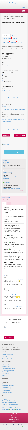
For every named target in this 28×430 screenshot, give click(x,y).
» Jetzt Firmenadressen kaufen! (11, 188)
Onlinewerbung (6, 390)
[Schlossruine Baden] (6, 106)
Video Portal (5, 375)
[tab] (4, 203)
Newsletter (5, 399)
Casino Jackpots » (19, 306)
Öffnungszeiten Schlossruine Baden (13, 65)
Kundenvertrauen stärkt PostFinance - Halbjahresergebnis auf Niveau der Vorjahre (14, 218)
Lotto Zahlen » (20, 279)
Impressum (14, 415)
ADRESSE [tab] (6, 35)
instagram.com (7, 81)
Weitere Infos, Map (19, 135)
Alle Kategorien (10, 14)
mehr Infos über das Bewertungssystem (14, 109)
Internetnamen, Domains (8, 389)
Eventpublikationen (7, 387)
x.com (5, 76)
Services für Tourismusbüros (9, 401)
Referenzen (14, 417)
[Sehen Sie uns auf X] (14, 407)
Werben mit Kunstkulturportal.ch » (17, 98)
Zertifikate (14, 421)
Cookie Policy (15, 427)
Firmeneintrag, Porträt (8, 385)
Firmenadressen (6, 383)
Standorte (6, 135)
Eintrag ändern (8, 90)
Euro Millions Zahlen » (18, 294)
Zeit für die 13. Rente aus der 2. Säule (14, 209)
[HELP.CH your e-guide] (24, 7)
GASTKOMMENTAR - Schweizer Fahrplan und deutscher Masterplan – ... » (13, 266)
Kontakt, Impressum (7, 354)
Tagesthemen (5, 373)
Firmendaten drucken (9, 88)
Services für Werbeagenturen (10, 404)
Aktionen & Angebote (7, 371)
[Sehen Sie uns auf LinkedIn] (12, 409)
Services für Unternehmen (9, 402)
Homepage (7, 73)
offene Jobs (5, 356)
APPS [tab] (20, 42)
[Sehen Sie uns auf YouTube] (18, 409)
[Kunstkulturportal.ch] (14, 3)
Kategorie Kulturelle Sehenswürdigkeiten (13, 16)
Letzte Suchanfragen (7, 358)
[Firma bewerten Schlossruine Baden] (7, 119)
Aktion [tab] (8, 203)
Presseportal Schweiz (8, 370)
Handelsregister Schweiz (9, 368)
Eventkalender (6, 366)
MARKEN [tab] (6, 42)
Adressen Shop (6, 365)
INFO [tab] (13, 35)
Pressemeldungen (7, 392)
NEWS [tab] (15, 39)
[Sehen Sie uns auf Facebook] (5, 407)
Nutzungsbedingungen (14, 419)
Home (3, 14)
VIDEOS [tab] (14, 42)
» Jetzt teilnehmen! (8, 167)
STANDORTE (7, 39)
